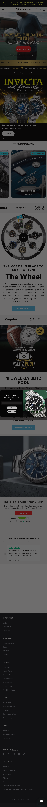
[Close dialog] (45, 391)
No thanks (12, 411)
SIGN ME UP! (12, 408)
